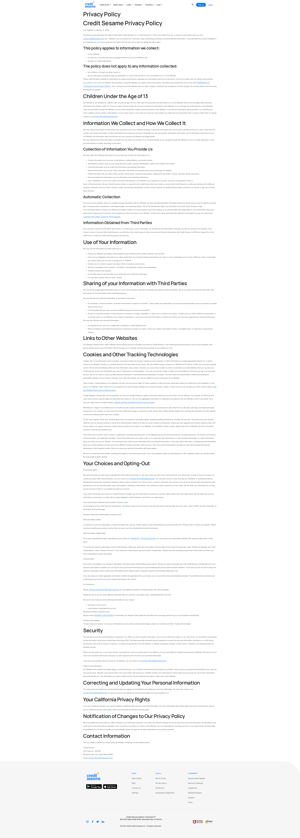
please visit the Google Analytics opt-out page (134, 402)
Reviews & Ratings (195, 783)
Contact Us (136, 788)
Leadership (192, 788)
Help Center (137, 778)
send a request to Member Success (104, 589)
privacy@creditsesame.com (142, 478)
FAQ (133, 783)
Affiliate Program (195, 793)
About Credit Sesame (196, 778)
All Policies (160, 788)
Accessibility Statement (165, 793)
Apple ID (135, 538)
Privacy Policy (161, 783)
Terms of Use (161, 778)
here (127, 505)
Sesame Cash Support (104, 615)
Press (190, 802)
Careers (191, 797)
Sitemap (135, 793)
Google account (148, 538)
